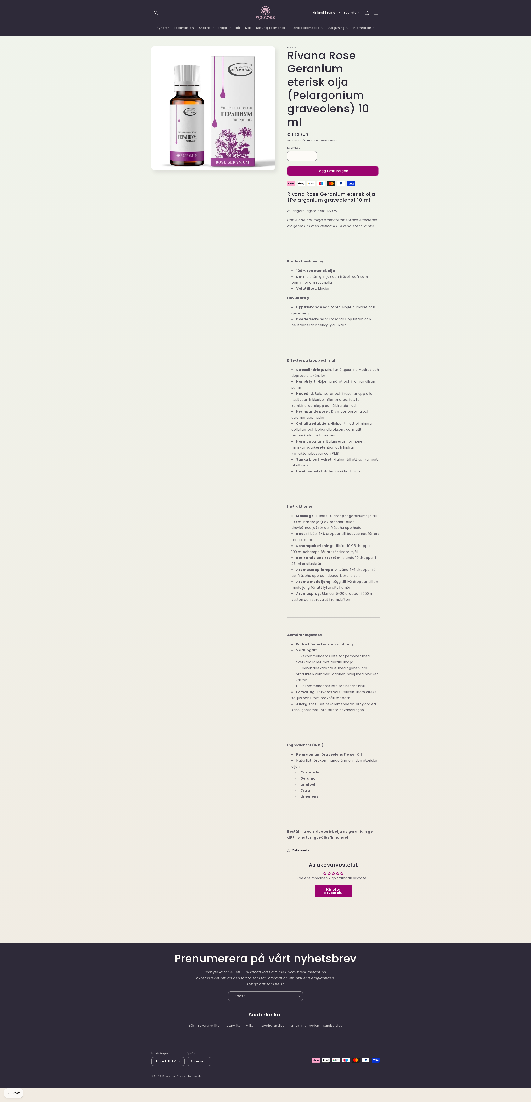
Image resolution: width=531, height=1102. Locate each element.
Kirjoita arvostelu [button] (333, 891)
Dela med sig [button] (302, 850)
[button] (156, 12)
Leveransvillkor (209, 1026)
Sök (191, 1026)
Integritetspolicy (271, 1026)
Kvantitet (293, 148)
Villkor (250, 1026)
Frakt (310, 140)
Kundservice (332, 1026)
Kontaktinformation (304, 1026)
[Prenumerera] (298, 996)
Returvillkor (233, 1026)
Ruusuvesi (169, 1076)
